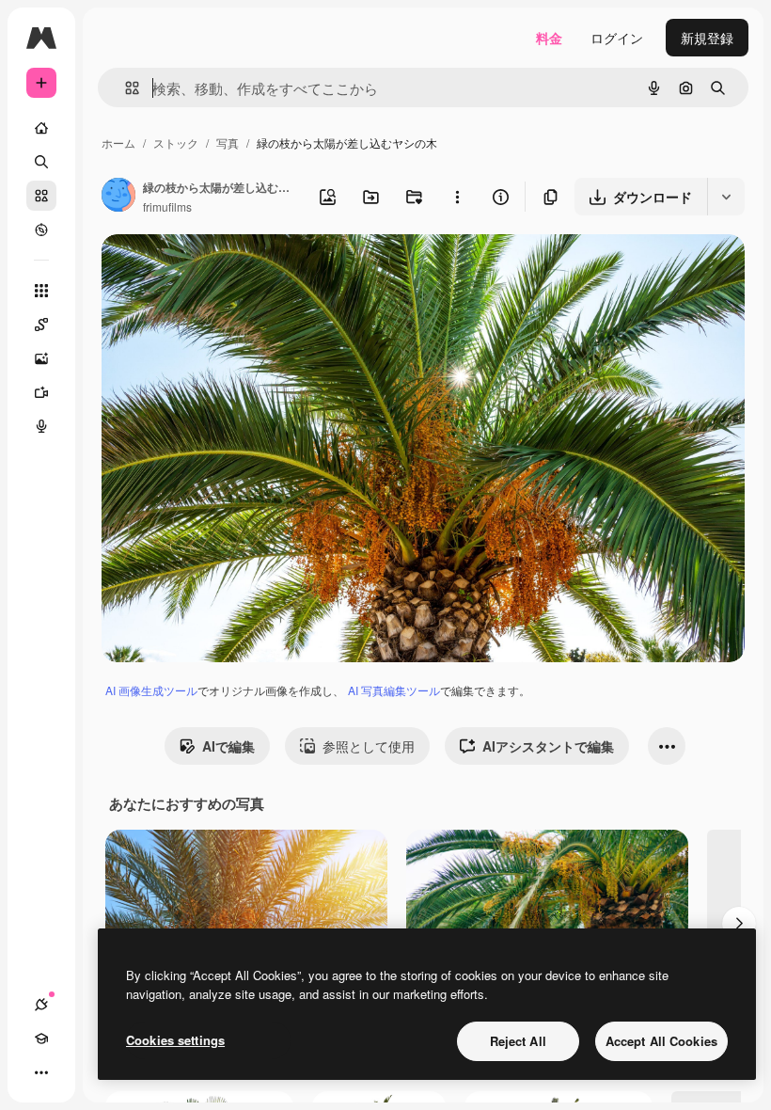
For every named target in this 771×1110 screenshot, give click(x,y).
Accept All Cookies (661, 1041)
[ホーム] (41, 128)
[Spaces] (41, 324)
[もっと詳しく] (41, 229)
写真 (227, 143)
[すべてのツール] (41, 291)
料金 (549, 37)
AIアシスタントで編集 (548, 746)
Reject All (518, 1041)
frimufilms (167, 206)
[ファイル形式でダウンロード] (726, 196)
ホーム (118, 143)
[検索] (41, 162)
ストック (175, 143)
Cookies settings (175, 1040)
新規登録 (707, 37)
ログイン (616, 37)
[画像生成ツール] (41, 358)
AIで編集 (228, 746)
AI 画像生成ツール (151, 690)
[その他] (41, 1072)
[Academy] (41, 1038)
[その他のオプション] (457, 196)
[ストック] (41, 196)
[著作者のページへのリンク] (118, 196)
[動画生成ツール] (41, 392)
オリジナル (231, 270)
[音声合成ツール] (41, 426)
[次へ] (739, 924)
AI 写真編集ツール (394, 690)
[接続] (41, 1005)
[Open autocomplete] (124, 88)
